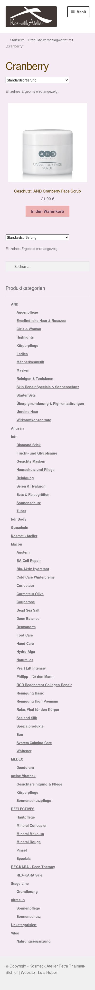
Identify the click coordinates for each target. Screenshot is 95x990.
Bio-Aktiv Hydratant (33, 568)
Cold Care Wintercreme (36, 577)
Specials (24, 858)
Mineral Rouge (29, 841)
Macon (16, 544)
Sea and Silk (27, 717)
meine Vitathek (23, 775)
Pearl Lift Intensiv (31, 668)
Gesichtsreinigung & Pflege (39, 784)
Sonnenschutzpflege (34, 800)
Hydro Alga (26, 651)
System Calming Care (34, 742)
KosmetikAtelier (24, 535)
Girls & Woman (29, 328)
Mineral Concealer (32, 825)
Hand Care (25, 643)
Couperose (26, 601)
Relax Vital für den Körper (38, 709)
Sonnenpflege (28, 908)
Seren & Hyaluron (31, 486)
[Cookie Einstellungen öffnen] (9, 983)
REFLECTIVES (22, 808)
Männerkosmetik (30, 361)
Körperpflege (27, 345)
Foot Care (25, 635)
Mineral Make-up (30, 833)
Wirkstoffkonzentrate (34, 419)
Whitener (24, 750)
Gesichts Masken (31, 461)
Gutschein (19, 527)
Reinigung (25, 477)
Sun (20, 734)
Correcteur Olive (30, 593)
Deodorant (25, 767)
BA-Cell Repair (29, 560)
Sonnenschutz (29, 502)
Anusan (17, 428)
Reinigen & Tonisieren (35, 378)
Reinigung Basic (30, 693)
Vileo (15, 933)
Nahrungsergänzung (34, 941)
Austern (23, 552)
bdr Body (18, 519)
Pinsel (22, 850)
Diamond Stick (29, 444)
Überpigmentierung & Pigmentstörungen (50, 403)
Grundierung (27, 891)
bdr (14, 436)
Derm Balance (28, 618)
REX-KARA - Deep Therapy (33, 866)
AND (14, 304)
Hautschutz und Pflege (36, 469)
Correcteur (25, 585)
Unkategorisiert (24, 924)
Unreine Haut (27, 411)
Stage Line (20, 883)
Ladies (22, 353)
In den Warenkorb (47, 211)
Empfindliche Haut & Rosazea (41, 320)
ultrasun (18, 899)
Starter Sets (26, 395)
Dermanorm (26, 626)
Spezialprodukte (30, 726)
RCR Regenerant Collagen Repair (44, 684)
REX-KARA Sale (29, 875)
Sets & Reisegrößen (33, 494)
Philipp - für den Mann (35, 676)
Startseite (17, 39)
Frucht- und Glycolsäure (37, 453)
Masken (23, 370)
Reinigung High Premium (37, 701)
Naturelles (25, 659)
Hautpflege (26, 817)
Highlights (25, 337)
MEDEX (17, 759)
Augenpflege (27, 312)
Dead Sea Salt (28, 610)
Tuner (21, 510)
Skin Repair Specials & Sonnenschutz (48, 386)
